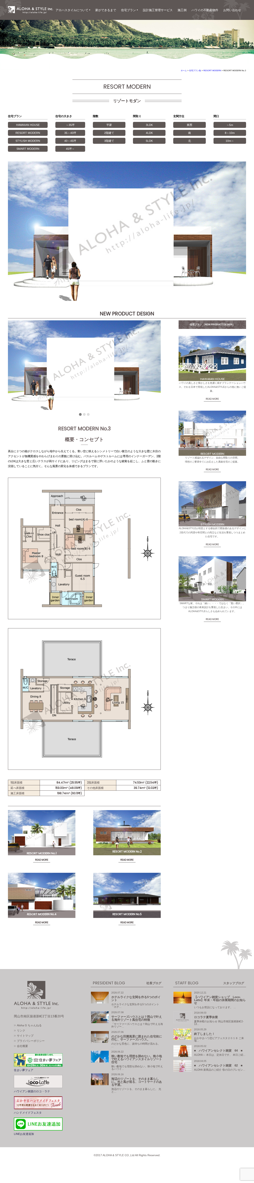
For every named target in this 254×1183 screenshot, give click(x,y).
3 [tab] (88, 416)
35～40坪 (70, 132)
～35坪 (70, 124)
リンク (21, 1030)
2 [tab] (84, 416)
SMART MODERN (27, 148)
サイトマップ (25, 1035)
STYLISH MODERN (27, 140)
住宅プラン (128, 10)
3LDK (149, 124)
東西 (189, 124)
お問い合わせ (232, 10)
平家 (109, 124)
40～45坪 (70, 140)
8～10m (230, 132)
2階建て (109, 132)
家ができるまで (105, 10)
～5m (229, 124)
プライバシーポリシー (31, 1040)
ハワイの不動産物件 (204, 10)
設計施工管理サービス (158, 10)
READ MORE (41, 859)
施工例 (182, 10)
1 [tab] (80, 416)
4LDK (149, 132)
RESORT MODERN (27, 132)
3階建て (109, 140)
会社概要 (22, 1046)
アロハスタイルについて (72, 10)
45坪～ (70, 148)
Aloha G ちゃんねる (29, 1025)
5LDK (149, 140)
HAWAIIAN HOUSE (28, 124)
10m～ (230, 140)
